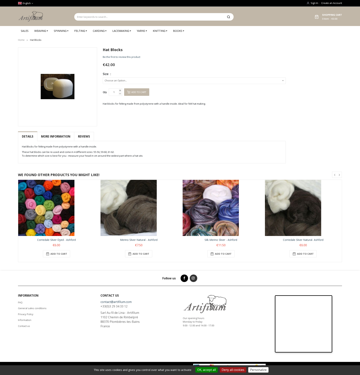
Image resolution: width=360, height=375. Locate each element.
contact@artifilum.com (116, 302)
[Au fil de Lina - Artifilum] (31, 16)
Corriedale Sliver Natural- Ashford (303, 240)
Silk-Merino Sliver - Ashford (221, 240)
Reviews (84, 136)
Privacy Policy (25, 314)
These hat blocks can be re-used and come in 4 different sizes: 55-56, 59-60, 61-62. (68, 152)
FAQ (20, 302)
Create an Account (331, 3)
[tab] (27, 136)
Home (21, 40)
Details (27, 136)
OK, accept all (206, 370)
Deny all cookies (233, 370)
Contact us (24, 326)
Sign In (314, 3)
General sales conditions (32, 308)
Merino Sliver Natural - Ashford (139, 240)
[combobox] (149, 17)
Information (24, 320)
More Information (55, 136)
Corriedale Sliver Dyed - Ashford (56, 240)
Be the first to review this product (121, 57)
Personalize (258, 370)
